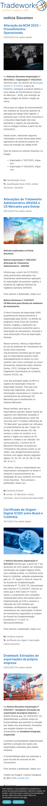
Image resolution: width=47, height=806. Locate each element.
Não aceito (18, 802)
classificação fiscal (15, 184)
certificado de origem (16, 640)
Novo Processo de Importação (28, 498)
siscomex (18, 187)
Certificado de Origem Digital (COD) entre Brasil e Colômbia (23, 513)
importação (33, 640)
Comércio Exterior (15, 490)
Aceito (7, 802)
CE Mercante (20, 494)
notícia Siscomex (12, 644)
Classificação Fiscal (15, 180)
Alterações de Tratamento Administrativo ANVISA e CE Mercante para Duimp (23, 202)
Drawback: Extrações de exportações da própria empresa (21, 659)
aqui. (12, 163)
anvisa (9, 494)
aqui (12, 169)
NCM (28, 184)
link (25, 797)
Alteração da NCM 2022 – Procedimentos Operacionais (22, 29)
